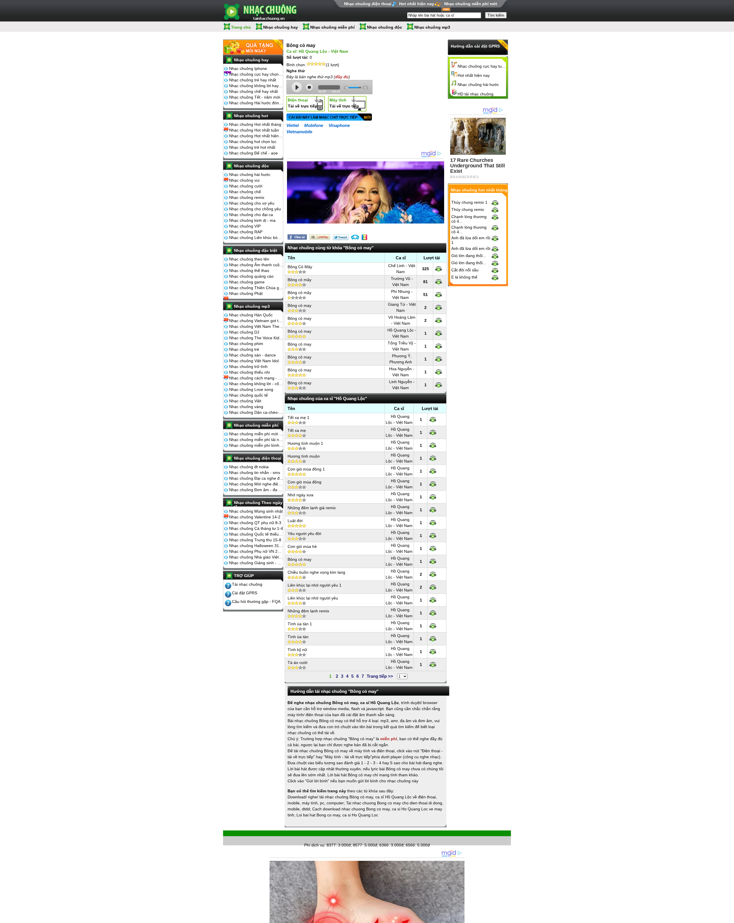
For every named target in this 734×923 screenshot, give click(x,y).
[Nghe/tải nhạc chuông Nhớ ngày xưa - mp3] (432, 497)
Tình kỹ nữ (297, 649)
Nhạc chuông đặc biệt (255, 250)
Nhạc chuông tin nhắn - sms (254, 472)
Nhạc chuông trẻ (244, 349)
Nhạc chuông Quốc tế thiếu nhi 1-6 (256, 534)
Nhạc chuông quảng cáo (251, 276)
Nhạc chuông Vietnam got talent (256, 320)
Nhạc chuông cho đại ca (251, 214)
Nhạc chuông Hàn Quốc (251, 315)
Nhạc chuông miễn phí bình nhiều (256, 445)
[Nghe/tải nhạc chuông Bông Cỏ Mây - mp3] (438, 269)
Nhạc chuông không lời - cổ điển (256, 383)
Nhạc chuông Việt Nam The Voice (256, 326)
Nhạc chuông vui (244, 180)
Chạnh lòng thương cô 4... (469, 219)
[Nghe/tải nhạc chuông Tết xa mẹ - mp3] (432, 432)
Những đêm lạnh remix (308, 611)
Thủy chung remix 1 (469, 202)
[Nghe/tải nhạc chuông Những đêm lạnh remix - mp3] (432, 613)
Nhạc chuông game (247, 282)
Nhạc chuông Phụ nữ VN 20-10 (256, 551)
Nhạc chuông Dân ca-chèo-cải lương (256, 412)
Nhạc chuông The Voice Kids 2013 (256, 338)
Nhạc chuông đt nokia (249, 467)
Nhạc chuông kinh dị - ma (252, 220)
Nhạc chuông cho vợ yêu (251, 203)
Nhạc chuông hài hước (249, 174)
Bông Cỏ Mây (300, 266)
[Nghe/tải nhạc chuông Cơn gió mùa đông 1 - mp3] (432, 471)
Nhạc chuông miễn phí (332, 27)
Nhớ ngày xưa (300, 495)
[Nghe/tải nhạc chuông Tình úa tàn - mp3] (432, 639)
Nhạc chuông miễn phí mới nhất (256, 434)
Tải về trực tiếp (302, 103)
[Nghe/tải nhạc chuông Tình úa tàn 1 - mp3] (432, 626)
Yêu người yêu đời (304, 533)
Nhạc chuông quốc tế (248, 395)
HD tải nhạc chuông (475, 94)
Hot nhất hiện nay (416, 3)
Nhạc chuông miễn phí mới (470, 3)
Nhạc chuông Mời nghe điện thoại (256, 484)
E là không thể (464, 277)
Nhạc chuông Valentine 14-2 (254, 517)
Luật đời (295, 520)
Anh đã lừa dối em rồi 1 (470, 240)
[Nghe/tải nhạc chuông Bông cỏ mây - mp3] (438, 282)
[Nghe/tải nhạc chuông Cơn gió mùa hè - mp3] (432, 548)
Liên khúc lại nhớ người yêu (313, 598)
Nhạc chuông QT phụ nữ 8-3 (255, 522)
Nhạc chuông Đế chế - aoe (253, 153)
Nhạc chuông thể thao (249, 270)
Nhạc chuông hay (280, 27)
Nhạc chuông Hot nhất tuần (254, 130)
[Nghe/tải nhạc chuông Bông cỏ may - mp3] (438, 307)
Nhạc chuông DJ (244, 332)
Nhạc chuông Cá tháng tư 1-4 (256, 528)
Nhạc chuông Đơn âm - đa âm (256, 489)
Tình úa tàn (298, 636)
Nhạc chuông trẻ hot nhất (252, 147)
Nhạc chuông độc (384, 27)
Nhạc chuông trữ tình (248, 366)
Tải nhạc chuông (247, 584)
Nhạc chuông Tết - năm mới (254, 97)
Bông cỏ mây (299, 279)
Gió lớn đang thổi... (468, 255)
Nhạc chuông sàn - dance (252, 355)
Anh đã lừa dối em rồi (470, 248)
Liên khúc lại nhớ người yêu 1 (314, 585)
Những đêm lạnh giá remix (312, 507)
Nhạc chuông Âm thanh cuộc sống (256, 264)
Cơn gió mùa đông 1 (306, 469)
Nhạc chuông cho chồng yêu (255, 209)
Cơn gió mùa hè (302, 546)
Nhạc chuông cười (245, 186)
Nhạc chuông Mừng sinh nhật (256, 511)
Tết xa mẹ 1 (298, 417)
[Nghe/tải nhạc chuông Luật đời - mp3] (432, 523)
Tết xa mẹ (297, 430)
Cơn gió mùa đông (304, 482)
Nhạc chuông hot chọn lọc (252, 141)
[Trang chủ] (260, 10)
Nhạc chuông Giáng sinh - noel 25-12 (256, 563)
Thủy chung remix (467, 209)
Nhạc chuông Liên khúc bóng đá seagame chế (256, 237)
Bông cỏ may (299, 305)
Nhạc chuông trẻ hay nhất (252, 80)
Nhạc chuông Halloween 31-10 (256, 545)
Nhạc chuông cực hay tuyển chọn (482, 66)
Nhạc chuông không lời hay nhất (256, 85)
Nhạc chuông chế (245, 191)
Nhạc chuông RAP (245, 232)
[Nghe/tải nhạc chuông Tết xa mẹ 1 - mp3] (432, 419)
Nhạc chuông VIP (245, 226)
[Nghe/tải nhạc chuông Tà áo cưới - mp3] (432, 664)
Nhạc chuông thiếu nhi (249, 372)
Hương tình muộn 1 (305, 443)
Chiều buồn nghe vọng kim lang (316, 572)
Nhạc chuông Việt (245, 401)
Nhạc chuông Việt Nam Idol (254, 360)
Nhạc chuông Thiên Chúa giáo (256, 287)
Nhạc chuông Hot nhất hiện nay (256, 136)
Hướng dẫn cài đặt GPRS (475, 46)
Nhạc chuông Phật (246, 293)
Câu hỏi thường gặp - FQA (256, 601)
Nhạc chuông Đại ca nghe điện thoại (256, 478)
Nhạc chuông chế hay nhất (253, 91)
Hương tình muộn (304, 456)
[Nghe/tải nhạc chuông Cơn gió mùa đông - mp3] (432, 484)
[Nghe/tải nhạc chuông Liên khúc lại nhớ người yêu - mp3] (432, 600)
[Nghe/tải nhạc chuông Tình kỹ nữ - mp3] (432, 651)
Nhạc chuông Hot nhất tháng (255, 124)
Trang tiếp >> (380, 676)
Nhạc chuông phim (246, 343)
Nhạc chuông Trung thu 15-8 (255, 540)
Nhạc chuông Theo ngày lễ (258, 504)
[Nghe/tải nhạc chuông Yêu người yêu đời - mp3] (432, 535)
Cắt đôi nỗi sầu (465, 270)
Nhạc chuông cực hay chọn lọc (256, 74)
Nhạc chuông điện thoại (367, 3)
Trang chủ (241, 27)
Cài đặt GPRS (244, 593)
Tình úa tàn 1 (300, 624)
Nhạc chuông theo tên (249, 259)
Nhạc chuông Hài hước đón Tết (256, 103)
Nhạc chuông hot (251, 115)
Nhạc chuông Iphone (248, 68)
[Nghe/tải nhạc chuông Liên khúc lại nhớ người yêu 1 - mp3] (432, 587)
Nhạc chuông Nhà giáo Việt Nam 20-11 (256, 557)
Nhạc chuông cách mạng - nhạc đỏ (256, 378)
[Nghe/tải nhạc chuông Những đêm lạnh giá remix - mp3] (432, 510)
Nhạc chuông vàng (246, 406)
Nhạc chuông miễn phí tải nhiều (256, 439)
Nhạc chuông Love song (251, 389)
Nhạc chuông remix (246, 197)
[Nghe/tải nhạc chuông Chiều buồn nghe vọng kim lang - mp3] (432, 574)
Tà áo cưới (297, 662)
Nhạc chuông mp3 (432, 27)
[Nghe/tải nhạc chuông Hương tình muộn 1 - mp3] (432, 445)
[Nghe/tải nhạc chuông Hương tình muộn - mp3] (432, 458)
